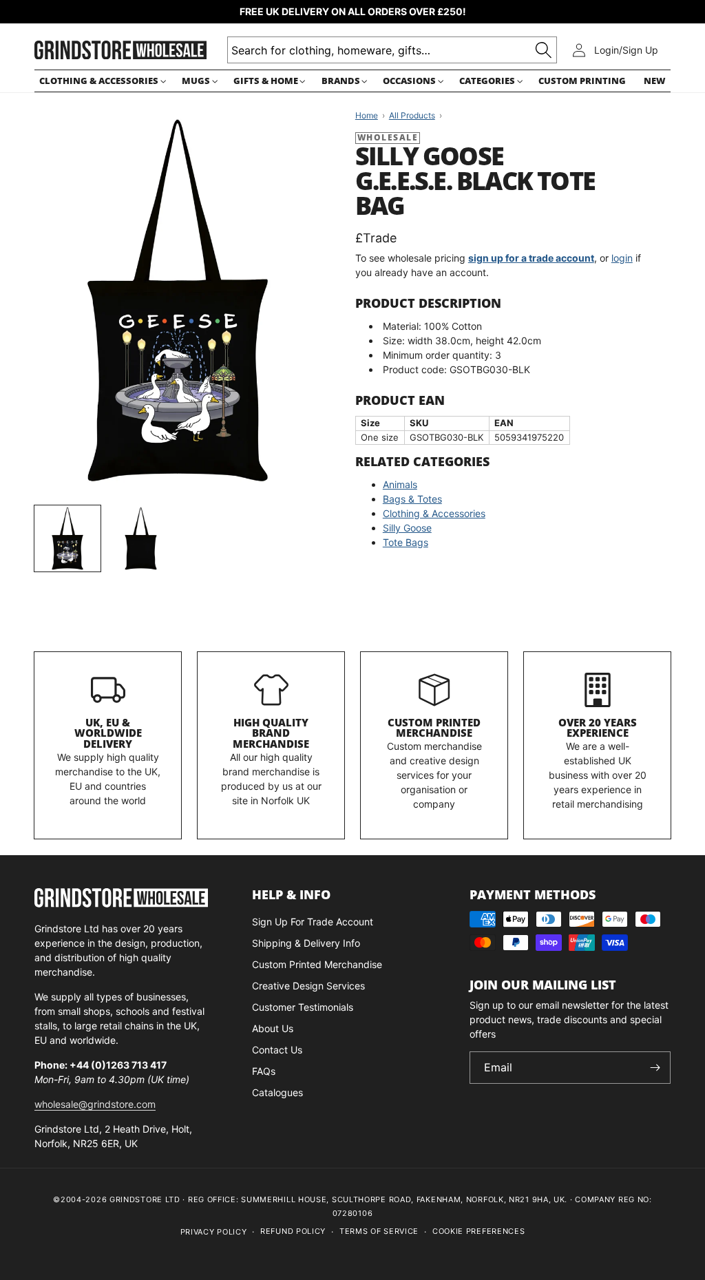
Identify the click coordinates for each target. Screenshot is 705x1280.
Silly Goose (407, 528)
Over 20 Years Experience (597, 727)
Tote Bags (405, 542)
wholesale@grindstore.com (95, 1104)
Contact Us (277, 1050)
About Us (272, 1028)
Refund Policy (293, 1231)
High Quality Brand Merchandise (271, 733)
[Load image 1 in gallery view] (67, 538)
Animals (400, 484)
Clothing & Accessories (434, 513)
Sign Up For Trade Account (312, 921)
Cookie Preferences (478, 1231)
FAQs (263, 1071)
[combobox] (392, 50)
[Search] (543, 50)
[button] (101, 81)
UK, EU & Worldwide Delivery (108, 733)
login (622, 258)
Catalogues (277, 1092)
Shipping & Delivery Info (306, 943)
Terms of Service (379, 1231)
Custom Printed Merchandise (434, 727)
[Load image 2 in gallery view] (140, 538)
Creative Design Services (308, 986)
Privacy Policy (213, 1232)
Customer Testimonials (302, 1007)
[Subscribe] (655, 1067)
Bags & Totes (412, 499)
